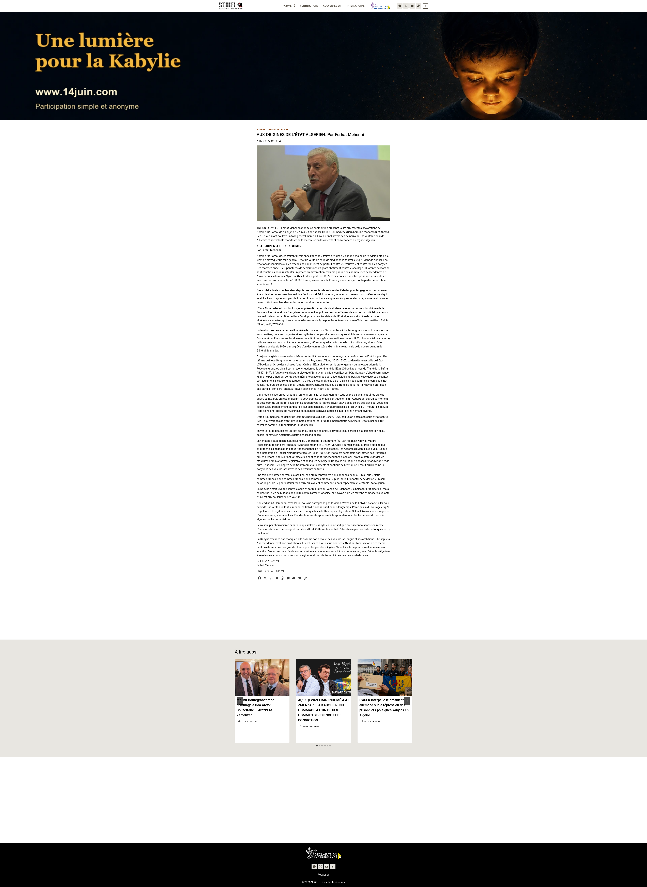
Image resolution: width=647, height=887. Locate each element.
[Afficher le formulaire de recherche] (425, 6)
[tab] (317, 745)
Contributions (309, 6)
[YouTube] (412, 6)
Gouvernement (332, 6)
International (355, 6)
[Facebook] (400, 6)
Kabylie (284, 129)
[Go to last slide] (240, 701)
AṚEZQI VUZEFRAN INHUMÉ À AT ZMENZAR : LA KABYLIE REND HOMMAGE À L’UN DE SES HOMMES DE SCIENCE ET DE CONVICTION (323, 710)
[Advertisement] (323, 607)
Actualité (289, 6)
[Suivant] (407, 701)
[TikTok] (418, 6)
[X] (406, 6)
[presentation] (262, 677)
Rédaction (324, 874)
